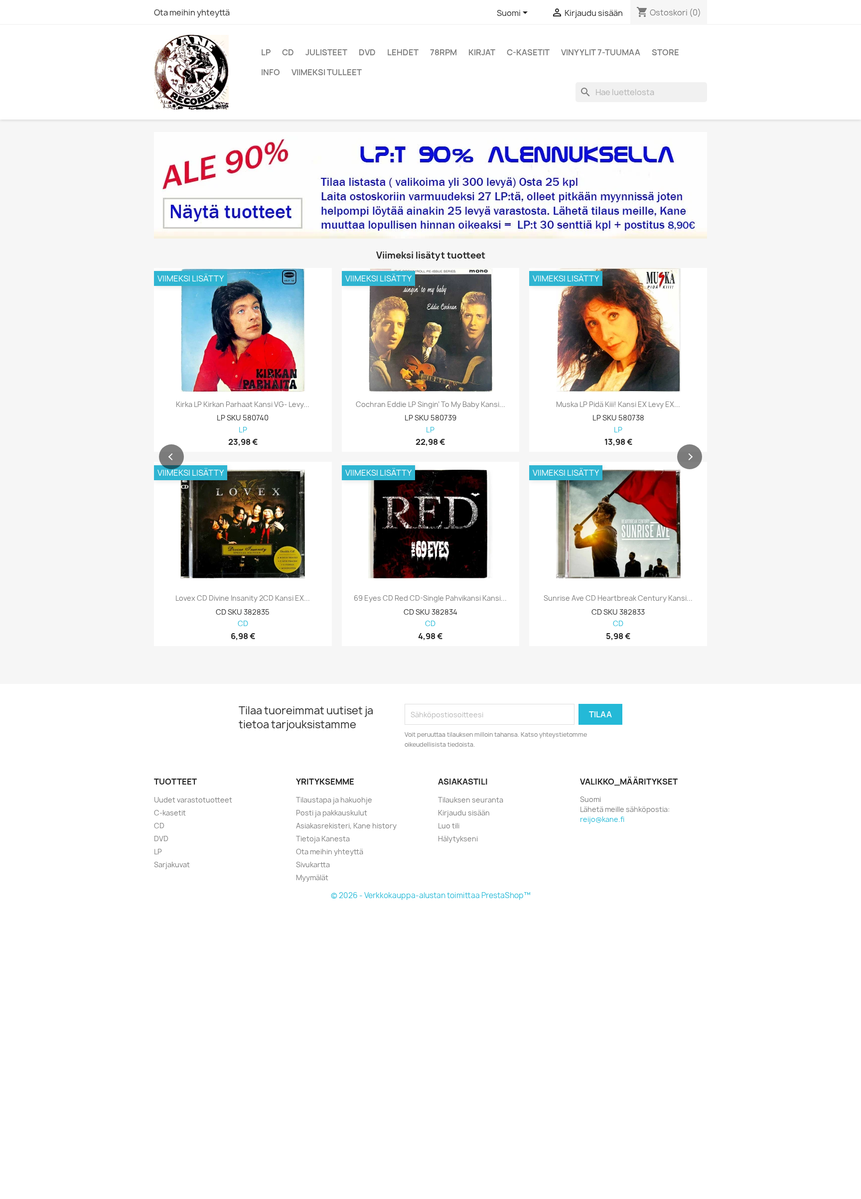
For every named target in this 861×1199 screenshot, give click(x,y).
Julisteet (326, 52)
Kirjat (481, 52)
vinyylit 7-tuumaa (600, 52)
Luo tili (448, 825)
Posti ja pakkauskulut (331, 812)
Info (270, 72)
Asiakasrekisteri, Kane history (346, 825)
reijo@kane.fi (602, 819)
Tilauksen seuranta (470, 799)
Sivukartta (313, 864)
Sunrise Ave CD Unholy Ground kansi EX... (243, 598)
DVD (367, 52)
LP (266, 52)
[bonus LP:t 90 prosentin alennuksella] (430, 185)
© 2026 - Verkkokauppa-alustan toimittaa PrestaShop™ (431, 895)
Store (665, 52)
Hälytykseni (458, 838)
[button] (171, 456)
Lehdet (403, 52)
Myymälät (312, 877)
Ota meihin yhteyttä (192, 12)
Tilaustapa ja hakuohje (334, 799)
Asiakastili (463, 781)
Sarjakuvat (172, 864)
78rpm (443, 52)
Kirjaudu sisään (464, 812)
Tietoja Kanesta (323, 838)
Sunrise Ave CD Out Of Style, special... (430, 598)
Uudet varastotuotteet (193, 799)
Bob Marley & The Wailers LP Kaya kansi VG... (430, 404)
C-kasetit (528, 52)
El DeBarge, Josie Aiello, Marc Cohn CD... (618, 598)
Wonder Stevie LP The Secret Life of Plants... (618, 404)
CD (288, 52)
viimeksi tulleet (326, 72)
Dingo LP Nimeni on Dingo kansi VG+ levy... (242, 404)
